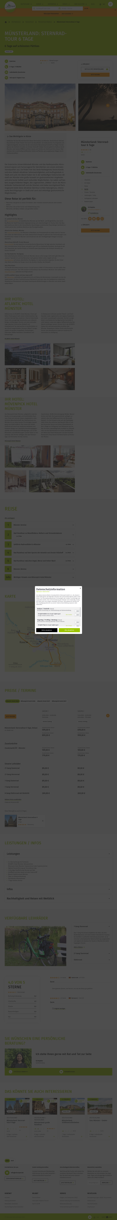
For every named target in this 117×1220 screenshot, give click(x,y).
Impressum (39, 591)
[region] (58, 616)
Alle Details (69, 614)
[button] (75, 611)
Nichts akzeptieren (47, 630)
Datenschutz (46, 591)
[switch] (77, 611)
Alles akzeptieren (69, 630)
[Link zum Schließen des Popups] (80, 588)
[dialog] (58, 610)
